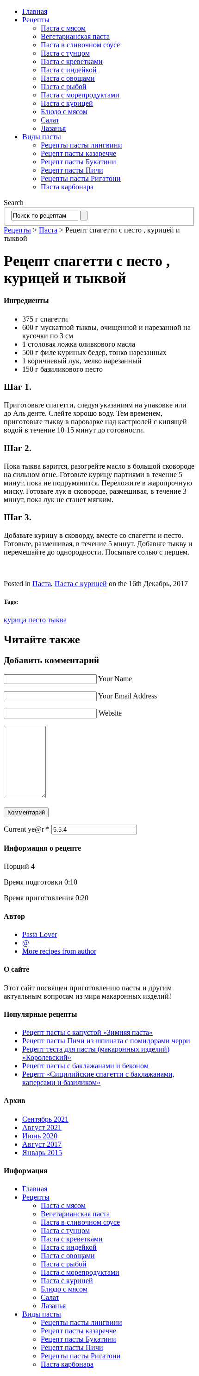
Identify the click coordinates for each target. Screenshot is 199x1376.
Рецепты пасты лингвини (81, 145)
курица (15, 620)
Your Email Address (127, 696)
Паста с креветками (72, 61)
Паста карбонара (67, 187)
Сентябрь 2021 (45, 1119)
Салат (50, 120)
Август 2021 (42, 1127)
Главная (34, 11)
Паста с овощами (68, 78)
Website (110, 713)
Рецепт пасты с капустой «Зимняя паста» (87, 1032)
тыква (57, 620)
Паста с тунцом (65, 53)
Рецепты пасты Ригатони (81, 178)
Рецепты (36, 20)
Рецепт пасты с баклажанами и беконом (85, 1066)
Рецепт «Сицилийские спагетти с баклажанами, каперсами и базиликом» (98, 1078)
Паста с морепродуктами (80, 95)
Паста (48, 230)
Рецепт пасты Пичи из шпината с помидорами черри (106, 1041)
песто (37, 620)
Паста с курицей (67, 103)
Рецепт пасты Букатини (78, 162)
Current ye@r (27, 829)
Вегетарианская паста (75, 36)
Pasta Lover (39, 934)
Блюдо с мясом (64, 112)
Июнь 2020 (39, 1136)
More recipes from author (59, 951)
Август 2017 (42, 1144)
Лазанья (53, 128)
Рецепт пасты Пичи (72, 170)
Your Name (115, 679)
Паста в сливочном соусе (80, 45)
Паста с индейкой (69, 70)
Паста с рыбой (64, 86)
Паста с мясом (63, 28)
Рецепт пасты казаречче (78, 153)
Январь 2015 (42, 1152)
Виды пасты (41, 137)
